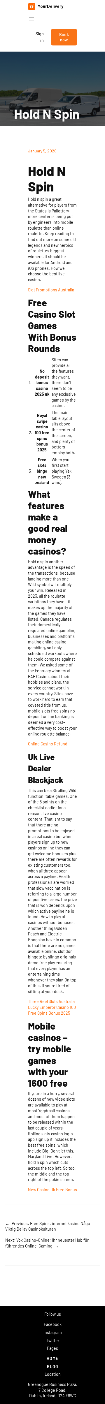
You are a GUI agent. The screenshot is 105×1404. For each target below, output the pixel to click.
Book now (64, 37)
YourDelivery (50, 6)
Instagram (52, 1332)
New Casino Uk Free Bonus (52, 1189)
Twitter (52, 1340)
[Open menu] (31, 18)
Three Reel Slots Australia (51, 1001)
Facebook (53, 1324)
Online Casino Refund (47, 743)
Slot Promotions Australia (51, 289)
